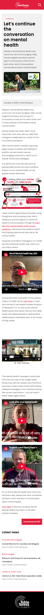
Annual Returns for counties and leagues (20, 544)
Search (39, 4)
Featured (9, 18)
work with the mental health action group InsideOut (21, 226)
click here (27, 301)
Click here (6, 507)
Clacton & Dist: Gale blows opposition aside (22, 576)
